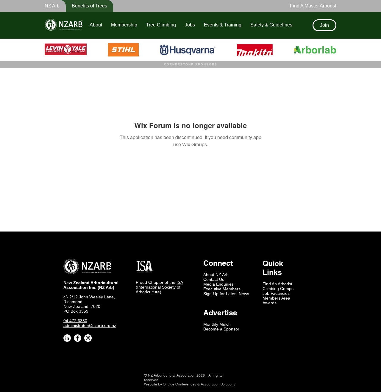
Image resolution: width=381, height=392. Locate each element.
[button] (85, 6)
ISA (180, 282)
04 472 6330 (75, 320)
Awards (270, 302)
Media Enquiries (218, 284)
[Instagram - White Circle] (88, 338)
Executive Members (222, 288)
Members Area (276, 298)
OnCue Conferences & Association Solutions (199, 384)
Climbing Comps (278, 288)
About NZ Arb (216, 274)
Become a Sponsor (221, 329)
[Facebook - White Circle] (77, 338)
